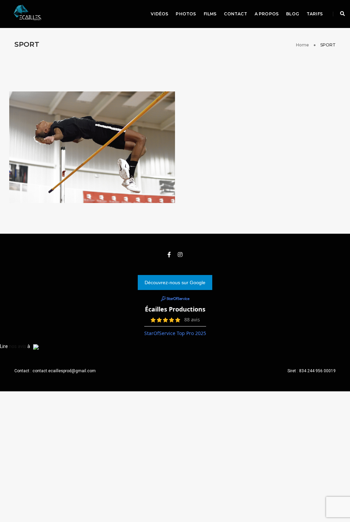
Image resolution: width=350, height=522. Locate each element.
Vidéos (159, 13)
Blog (292, 13)
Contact (235, 13)
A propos (267, 13)
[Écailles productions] (25, 13)
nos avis (17, 346)
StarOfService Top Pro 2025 (175, 333)
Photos (186, 13)
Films (210, 13)
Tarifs (315, 13)
